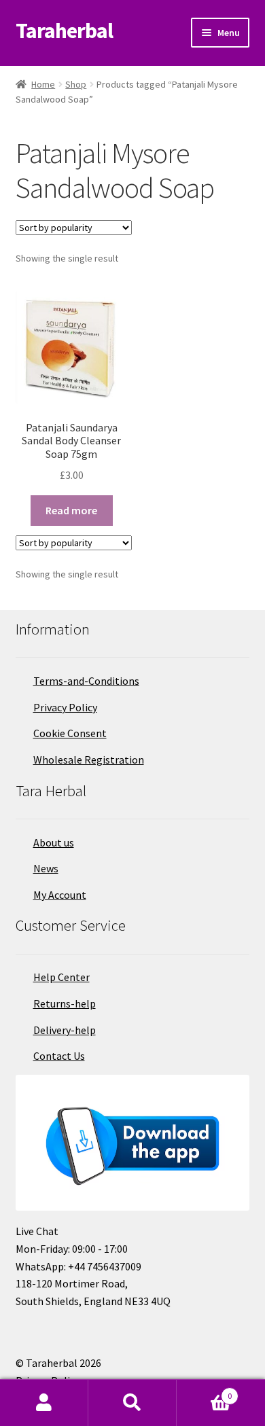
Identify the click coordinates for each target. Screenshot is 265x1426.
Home (43, 84)
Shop (75, 84)
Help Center (61, 977)
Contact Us (59, 1056)
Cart (204, 1391)
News (45, 868)
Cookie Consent (70, 733)
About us (53, 842)
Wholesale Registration (88, 759)
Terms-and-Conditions (86, 681)
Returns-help (64, 1003)
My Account (59, 895)
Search (132, 1403)
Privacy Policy (65, 707)
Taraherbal (64, 30)
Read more (71, 510)
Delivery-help (64, 1030)
